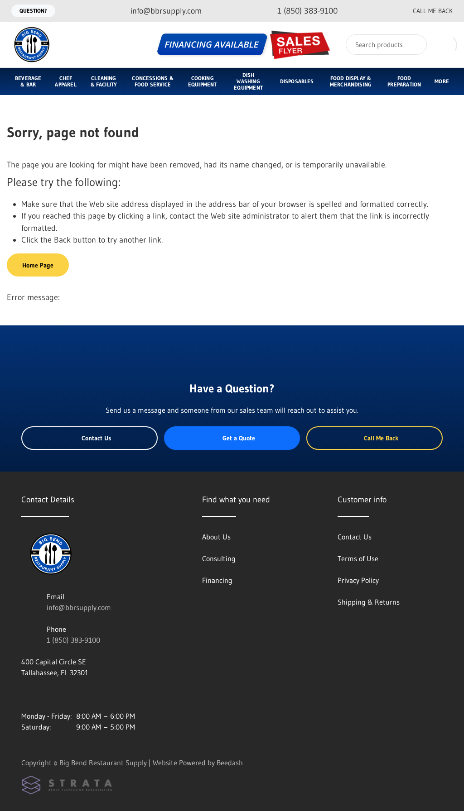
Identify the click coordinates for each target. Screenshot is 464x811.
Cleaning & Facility (104, 81)
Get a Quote (238, 438)
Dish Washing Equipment (248, 81)
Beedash (230, 762)
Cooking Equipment (202, 81)
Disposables (297, 81)
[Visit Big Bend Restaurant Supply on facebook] (44, 694)
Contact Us (96, 438)
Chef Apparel (65, 81)
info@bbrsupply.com (79, 607)
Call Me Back (433, 11)
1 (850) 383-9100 (73, 639)
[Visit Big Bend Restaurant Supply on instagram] (25, 694)
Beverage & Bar (28, 81)
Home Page (37, 265)
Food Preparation (404, 81)
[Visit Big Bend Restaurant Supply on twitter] (63, 694)
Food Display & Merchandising (351, 81)
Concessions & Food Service (152, 81)
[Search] (414, 44)
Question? (33, 10)
